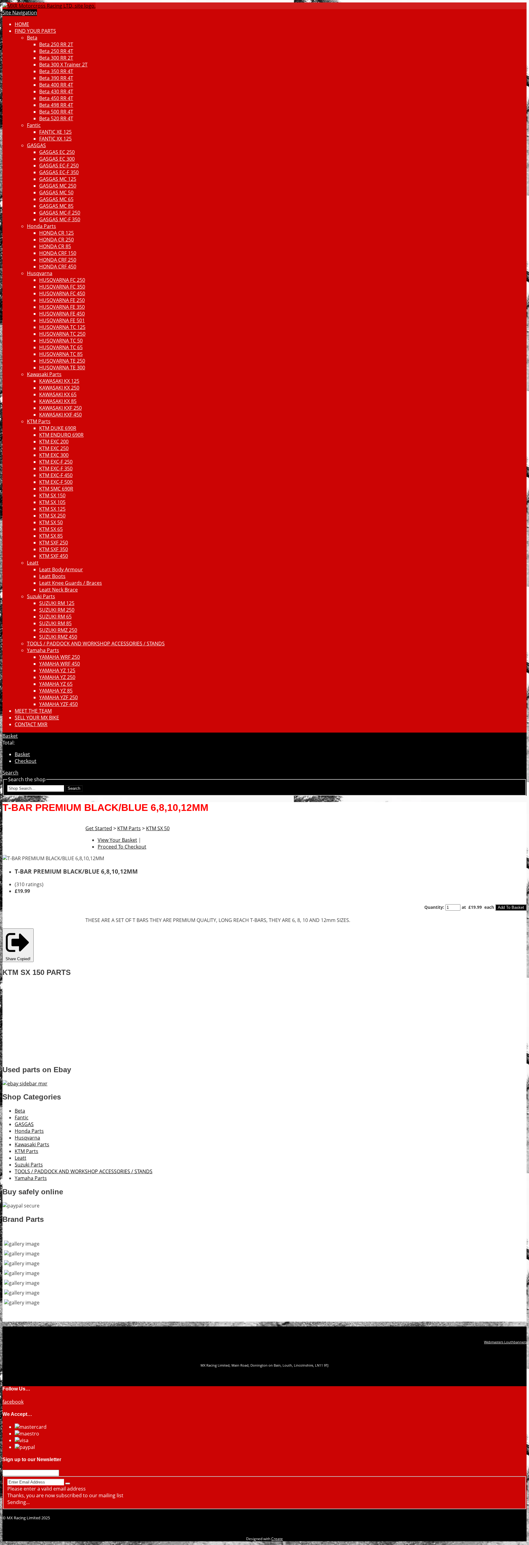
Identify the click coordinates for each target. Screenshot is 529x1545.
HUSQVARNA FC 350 (62, 286)
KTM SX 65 (51, 529)
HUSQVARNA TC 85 (61, 354)
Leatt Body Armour (61, 569)
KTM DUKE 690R (57, 428)
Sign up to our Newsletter (31, 1459)
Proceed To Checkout (122, 846)
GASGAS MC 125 (57, 179)
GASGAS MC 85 (56, 206)
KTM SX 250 (52, 515)
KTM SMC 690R (56, 488)
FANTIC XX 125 (55, 138)
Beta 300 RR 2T (56, 57)
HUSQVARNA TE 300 (62, 367)
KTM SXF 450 (53, 556)
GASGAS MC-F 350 (59, 219)
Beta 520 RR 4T (56, 118)
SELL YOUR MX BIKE (37, 717)
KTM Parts (39, 421)
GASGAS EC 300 (57, 158)
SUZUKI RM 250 (56, 609)
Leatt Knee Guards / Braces (70, 583)
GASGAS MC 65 (56, 199)
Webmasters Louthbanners (505, 1342)
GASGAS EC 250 (57, 152)
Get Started (98, 828)
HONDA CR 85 (55, 246)
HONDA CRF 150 (57, 253)
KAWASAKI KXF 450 (60, 414)
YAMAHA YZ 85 (56, 690)
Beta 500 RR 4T (56, 111)
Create (277, 1538)
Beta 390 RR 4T (56, 78)
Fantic (34, 125)
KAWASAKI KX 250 (59, 387)
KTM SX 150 (52, 495)
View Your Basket (117, 840)
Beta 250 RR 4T (56, 51)
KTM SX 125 (52, 509)
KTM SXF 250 (53, 542)
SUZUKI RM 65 (55, 616)
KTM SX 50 (51, 522)
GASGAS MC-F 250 (59, 212)
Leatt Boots (52, 576)
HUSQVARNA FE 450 (62, 313)
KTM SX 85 (51, 535)
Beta (32, 37)
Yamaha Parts (43, 650)
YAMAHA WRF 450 (59, 663)
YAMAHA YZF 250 (58, 697)
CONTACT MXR (31, 724)
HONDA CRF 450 (57, 266)
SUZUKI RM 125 (56, 603)
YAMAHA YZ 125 (57, 670)
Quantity (433, 907)
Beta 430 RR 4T (56, 91)
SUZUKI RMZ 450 (58, 636)
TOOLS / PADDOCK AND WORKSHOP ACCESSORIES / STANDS (96, 643)
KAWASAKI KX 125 (59, 381)
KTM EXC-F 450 (56, 475)
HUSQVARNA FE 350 (62, 307)
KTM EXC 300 (54, 455)
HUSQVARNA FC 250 (62, 280)
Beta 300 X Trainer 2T (63, 64)
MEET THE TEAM (33, 710)
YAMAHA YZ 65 (56, 684)
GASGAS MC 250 (57, 185)
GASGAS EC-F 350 (59, 172)
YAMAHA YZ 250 (57, 677)
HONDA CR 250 (56, 239)
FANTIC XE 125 (55, 132)
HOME (22, 24)
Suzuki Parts (41, 596)
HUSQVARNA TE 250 (62, 360)
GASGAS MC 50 (56, 192)
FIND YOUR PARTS (35, 31)
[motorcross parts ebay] (24, 1083)
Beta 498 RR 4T (56, 105)
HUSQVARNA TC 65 (61, 347)
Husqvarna (39, 273)
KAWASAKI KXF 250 (60, 408)
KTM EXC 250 (54, 448)
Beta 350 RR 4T (56, 71)
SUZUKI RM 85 (55, 623)
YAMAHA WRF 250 (59, 657)
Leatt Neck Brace (58, 589)
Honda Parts (41, 226)
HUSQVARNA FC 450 (62, 293)
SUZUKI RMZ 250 (58, 630)
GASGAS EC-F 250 (59, 165)
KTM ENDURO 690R (61, 434)
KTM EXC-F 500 (56, 482)
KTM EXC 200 (54, 441)
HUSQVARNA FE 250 (62, 300)
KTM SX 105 (52, 502)
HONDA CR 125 (56, 233)
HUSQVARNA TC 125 (62, 327)
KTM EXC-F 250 (56, 461)
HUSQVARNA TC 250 (62, 333)
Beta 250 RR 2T (56, 44)
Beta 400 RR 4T (56, 84)
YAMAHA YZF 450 (58, 704)
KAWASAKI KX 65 (58, 394)
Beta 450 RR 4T (56, 98)
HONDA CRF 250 (57, 259)
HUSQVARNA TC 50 (61, 340)
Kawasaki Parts (44, 374)
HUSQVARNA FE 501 (62, 320)
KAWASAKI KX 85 (58, 401)
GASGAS (36, 145)
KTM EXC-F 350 (56, 468)
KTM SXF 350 (53, 549)
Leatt (33, 562)
